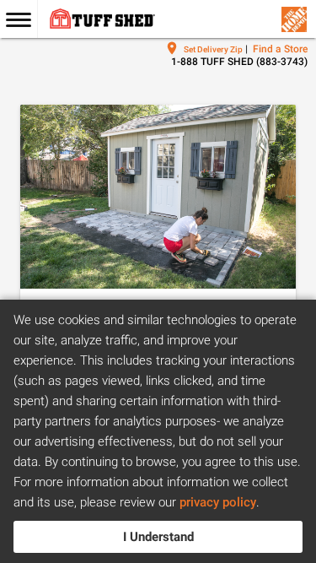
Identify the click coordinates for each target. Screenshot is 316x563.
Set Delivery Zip (213, 49)
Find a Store (280, 49)
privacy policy (217, 502)
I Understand (158, 536)
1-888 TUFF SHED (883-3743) (239, 62)
